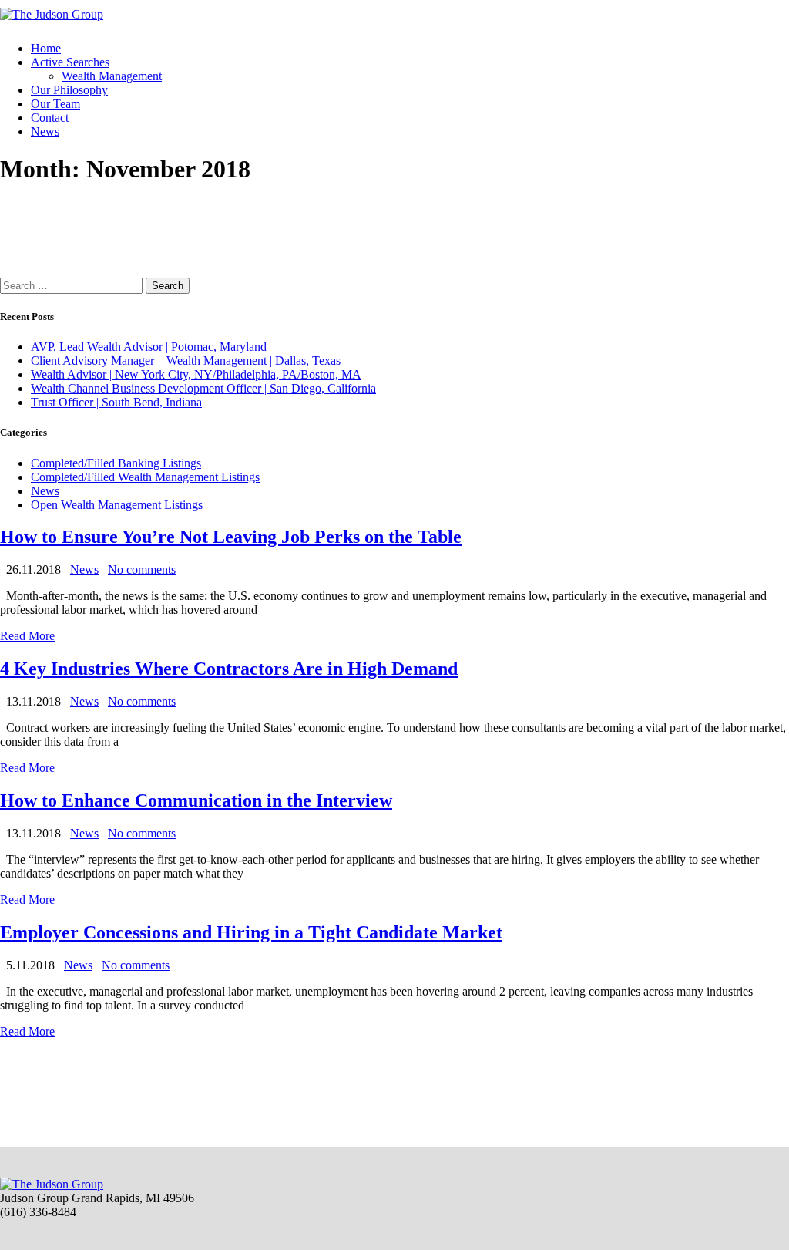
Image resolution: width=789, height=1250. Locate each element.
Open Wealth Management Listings (117, 504)
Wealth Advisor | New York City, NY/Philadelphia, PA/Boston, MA (196, 374)
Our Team (55, 103)
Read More (27, 635)
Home (46, 48)
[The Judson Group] (51, 14)
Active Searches (70, 62)
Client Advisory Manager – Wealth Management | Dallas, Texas (186, 360)
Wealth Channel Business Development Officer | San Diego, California (203, 388)
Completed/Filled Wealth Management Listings (145, 476)
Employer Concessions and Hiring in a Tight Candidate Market (251, 932)
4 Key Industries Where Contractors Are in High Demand (229, 669)
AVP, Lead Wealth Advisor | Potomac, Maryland (149, 346)
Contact (50, 117)
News (45, 131)
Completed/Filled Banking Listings (116, 463)
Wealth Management (112, 76)
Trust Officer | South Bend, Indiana (116, 402)
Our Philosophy (69, 89)
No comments (142, 569)
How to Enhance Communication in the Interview (196, 800)
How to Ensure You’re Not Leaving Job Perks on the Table (231, 537)
